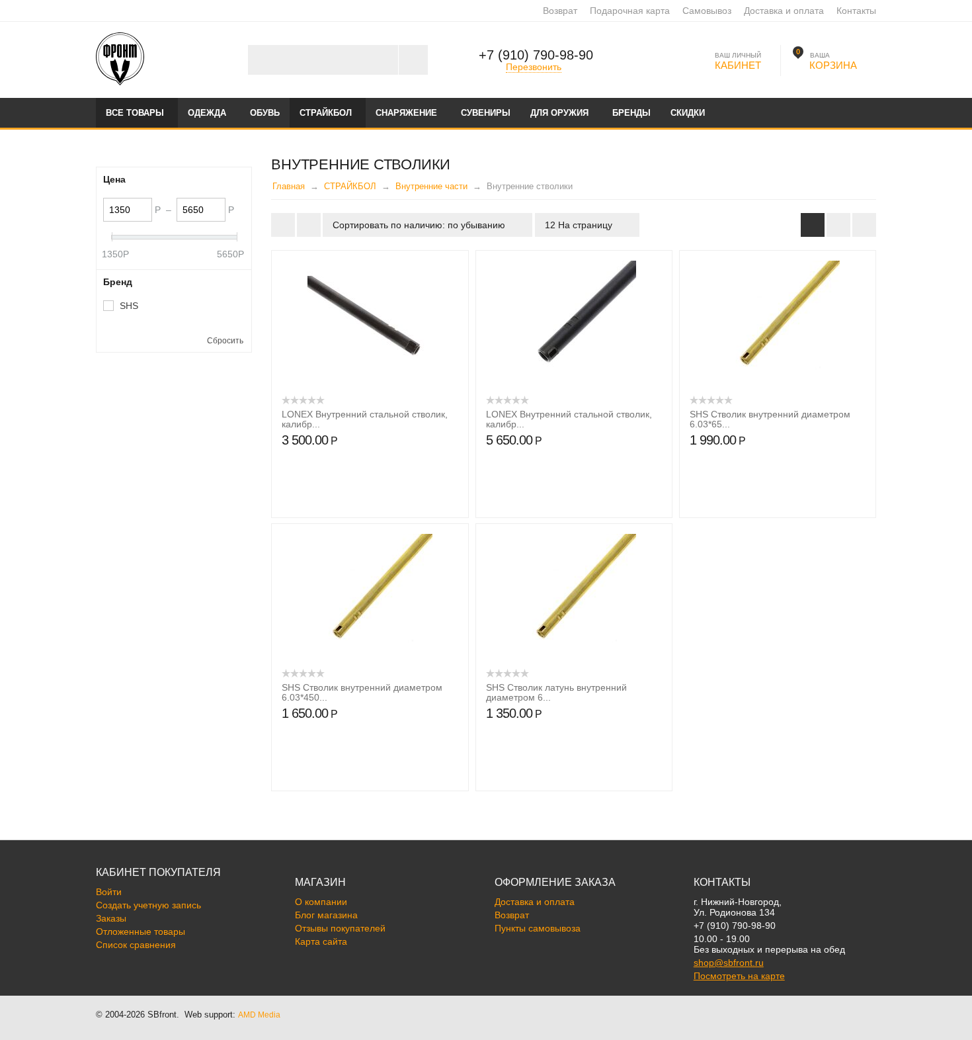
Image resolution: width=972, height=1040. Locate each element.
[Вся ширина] (283, 225)
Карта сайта (321, 941)
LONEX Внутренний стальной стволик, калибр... (365, 419)
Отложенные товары (140, 931)
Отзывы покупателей (340, 928)
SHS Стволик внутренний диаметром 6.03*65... (770, 419)
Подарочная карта (630, 10)
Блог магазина (326, 915)
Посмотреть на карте (739, 976)
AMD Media (259, 1014)
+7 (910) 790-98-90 (536, 55)
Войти (109, 892)
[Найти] (413, 60)
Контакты (856, 10)
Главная (288, 186)
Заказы (111, 918)
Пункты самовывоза (538, 928)
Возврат (560, 10)
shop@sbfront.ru (729, 962)
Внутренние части (431, 186)
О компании (321, 901)
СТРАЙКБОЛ (350, 186)
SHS (129, 305)
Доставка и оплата (784, 10)
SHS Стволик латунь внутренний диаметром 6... (556, 692)
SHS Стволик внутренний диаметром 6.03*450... (362, 692)
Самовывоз (706, 10)
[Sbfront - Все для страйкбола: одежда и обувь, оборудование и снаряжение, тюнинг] (120, 58)
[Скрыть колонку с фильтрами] (309, 225)
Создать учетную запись (148, 905)
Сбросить (225, 340)
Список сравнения (136, 944)
